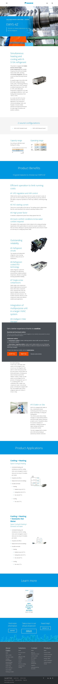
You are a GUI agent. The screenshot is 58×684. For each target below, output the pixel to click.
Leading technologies (9, 659)
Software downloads (33, 662)
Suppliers (33, 665)
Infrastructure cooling (21, 666)
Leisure (20, 660)
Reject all (24, 353)
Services (33, 660)
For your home (21, 652)
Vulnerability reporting (9, 682)
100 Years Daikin (9, 657)
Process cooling (22, 664)
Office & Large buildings (21, 657)
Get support (34, 658)
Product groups (47, 656)
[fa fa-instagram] (52, 678)
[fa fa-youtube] (50, 678)
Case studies (8, 669)
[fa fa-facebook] (43, 678)
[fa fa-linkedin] (48, 678)
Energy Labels (47, 658)
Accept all (12, 353)
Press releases (9, 667)
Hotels (19, 662)
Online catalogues (48, 660)
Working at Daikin (10, 671)
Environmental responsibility (9, 663)
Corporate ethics (18, 680)
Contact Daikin (34, 656)
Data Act (25, 680)
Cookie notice (23, 678)
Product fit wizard (48, 654)
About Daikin (9, 655)
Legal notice (16, 678)
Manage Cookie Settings (36, 353)
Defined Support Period (47, 663)
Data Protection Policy (9, 680)
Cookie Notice (30, 350)
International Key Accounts (35, 668)
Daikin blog (8, 665)
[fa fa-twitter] (46, 678)
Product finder (47, 652)
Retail (19, 654)
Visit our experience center (35, 653)
